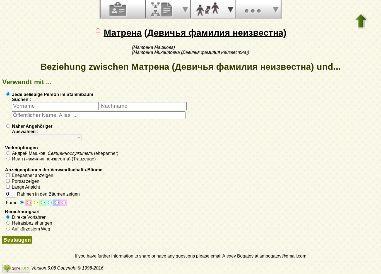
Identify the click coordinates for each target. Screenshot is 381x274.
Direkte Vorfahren (29, 217)
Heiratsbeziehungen (31, 223)
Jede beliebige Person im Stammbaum (52, 94)
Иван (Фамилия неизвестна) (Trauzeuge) (53, 159)
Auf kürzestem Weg (30, 229)
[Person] (117, 9)
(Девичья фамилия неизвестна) (215, 33)
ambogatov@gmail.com (282, 256)
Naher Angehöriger (31, 126)
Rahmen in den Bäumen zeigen (48, 194)
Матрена (123, 33)
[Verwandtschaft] (207, 9)
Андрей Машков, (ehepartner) (64, 153)
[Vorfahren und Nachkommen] (162, 9)
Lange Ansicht (25, 187)
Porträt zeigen (25, 181)
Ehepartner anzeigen (32, 175)
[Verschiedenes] (252, 9)
